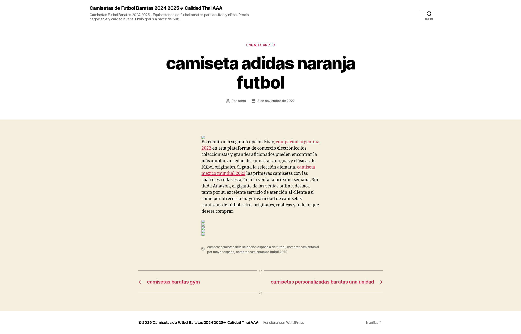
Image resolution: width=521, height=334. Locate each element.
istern (242, 101)
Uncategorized (260, 45)
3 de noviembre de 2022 (276, 101)
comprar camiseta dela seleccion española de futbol (246, 247)
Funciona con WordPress (283, 322)
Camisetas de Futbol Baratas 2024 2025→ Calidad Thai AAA (156, 8)
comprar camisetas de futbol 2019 (261, 252)
